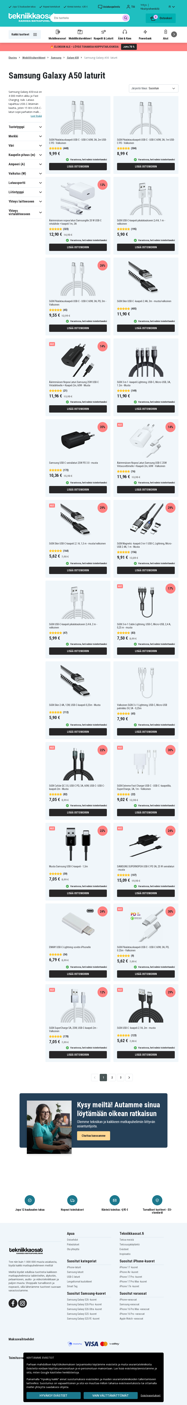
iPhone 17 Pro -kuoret (131, 1276)
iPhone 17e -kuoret (129, 1286)
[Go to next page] (129, 1077)
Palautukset (73, 1244)
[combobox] (90, 18)
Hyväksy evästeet (53, 1395)
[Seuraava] (174, 34)
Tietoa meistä (127, 1239)
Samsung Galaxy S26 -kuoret (82, 1299)
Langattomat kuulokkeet (79, 1281)
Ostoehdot (72, 1239)
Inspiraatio (125, 1254)
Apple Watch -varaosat (131, 1318)
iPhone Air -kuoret (129, 1272)
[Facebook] (13, 1303)
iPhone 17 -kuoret (129, 1267)
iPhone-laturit (74, 1267)
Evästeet (124, 1249)
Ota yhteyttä (73, 1249)
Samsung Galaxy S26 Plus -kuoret (84, 1304)
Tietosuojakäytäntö (130, 1244)
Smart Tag (72, 1286)
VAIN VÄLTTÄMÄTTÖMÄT (110, 1395)
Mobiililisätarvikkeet (80, 38)
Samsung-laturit (75, 1272)
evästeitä (112, 1364)
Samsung (55, 57)
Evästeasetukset (151, 1395)
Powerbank (145, 38)
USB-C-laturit (73, 1276)
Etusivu (13, 57)
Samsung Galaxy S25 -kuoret (82, 1313)
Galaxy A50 (72, 57)
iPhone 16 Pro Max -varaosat (134, 1309)
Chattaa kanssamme (94, 1135)
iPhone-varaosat (128, 1299)
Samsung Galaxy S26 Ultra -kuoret (84, 1309)
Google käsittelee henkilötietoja (60, 1372)
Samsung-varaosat (129, 1304)
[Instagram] (22, 1303)
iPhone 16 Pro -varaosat (132, 1313)
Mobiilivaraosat (57, 38)
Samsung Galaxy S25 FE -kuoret (83, 1318)
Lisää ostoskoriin (78, 166)
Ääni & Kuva (124, 38)
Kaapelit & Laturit (103, 38)
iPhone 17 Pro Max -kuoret (133, 1281)
